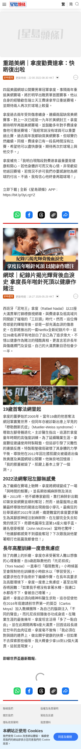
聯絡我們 (8, 708)
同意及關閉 (65, 736)
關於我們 (8, 715)
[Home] (18, 4)
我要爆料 (45, 722)
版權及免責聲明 (49, 708)
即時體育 (8, 78)
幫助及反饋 (46, 715)
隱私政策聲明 (10, 722)
